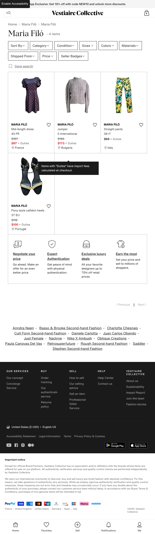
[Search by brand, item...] (8, 13)
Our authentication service (50, 392)
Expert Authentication (58, 256)
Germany (56, 508)
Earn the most (126, 253)
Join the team (135, 398)
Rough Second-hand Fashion (104, 343)
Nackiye (55, 338)
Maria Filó (29, 24)
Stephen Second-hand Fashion (78, 348)
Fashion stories (136, 404)
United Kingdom (23, 508)
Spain (67, 508)
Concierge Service (13, 386)
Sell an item (77, 394)
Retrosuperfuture (61, 343)
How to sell (76, 378)
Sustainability (135, 387)
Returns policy (46, 404)
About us (132, 381)
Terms (67, 436)
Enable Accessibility (15, 4)
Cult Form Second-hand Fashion (40, 333)
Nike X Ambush (79, 338)
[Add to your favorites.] (48, 124)
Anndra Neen (23, 328)
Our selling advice (76, 386)
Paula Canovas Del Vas (23, 343)
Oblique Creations (112, 338)
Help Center (106, 378)
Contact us (105, 384)
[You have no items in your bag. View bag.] (147, 13)
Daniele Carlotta (85, 333)
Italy (75, 508)
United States (42, 508)
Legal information (49, 436)
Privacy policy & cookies (89, 436)
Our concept (14, 378)
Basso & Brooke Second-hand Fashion (70, 328)
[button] (147, 13)
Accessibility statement (21, 436)
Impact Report (135, 393)
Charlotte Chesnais (122, 328)
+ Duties (23, 143)
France (8, 508)
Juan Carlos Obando (119, 333)
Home (12, 24)
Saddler (139, 343)
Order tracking (46, 380)
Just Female (34, 338)
